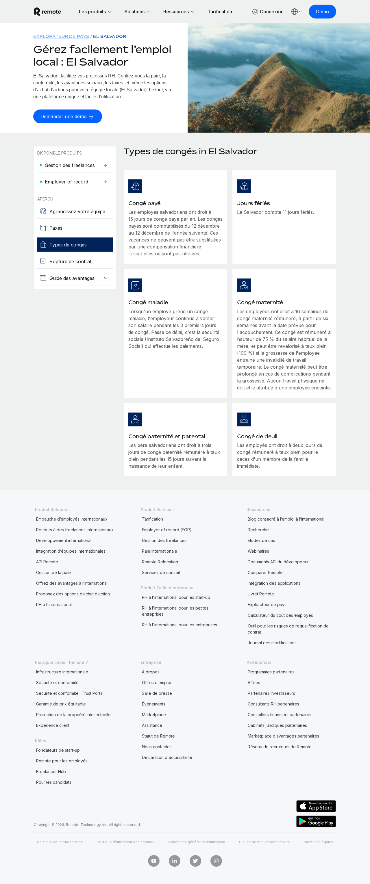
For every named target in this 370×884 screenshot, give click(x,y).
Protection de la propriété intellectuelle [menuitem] (73, 714)
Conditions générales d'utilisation (196, 842)
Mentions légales (318, 842)
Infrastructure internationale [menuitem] (62, 671)
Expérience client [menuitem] (52, 725)
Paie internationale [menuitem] (159, 551)
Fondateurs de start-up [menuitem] (58, 750)
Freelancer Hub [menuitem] (51, 771)
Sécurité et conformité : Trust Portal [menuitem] (69, 693)
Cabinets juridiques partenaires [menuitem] (277, 725)
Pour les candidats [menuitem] (53, 782)
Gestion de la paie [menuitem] (53, 572)
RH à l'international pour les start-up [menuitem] (176, 597)
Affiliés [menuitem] (254, 682)
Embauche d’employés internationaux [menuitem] (72, 519)
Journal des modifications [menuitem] (272, 642)
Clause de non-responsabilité (264, 842)
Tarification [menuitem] (152, 519)
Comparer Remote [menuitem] (265, 572)
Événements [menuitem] (153, 703)
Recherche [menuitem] (258, 529)
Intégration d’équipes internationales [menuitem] (71, 551)
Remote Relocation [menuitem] (160, 561)
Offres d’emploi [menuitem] (156, 682)
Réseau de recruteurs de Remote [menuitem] (280, 746)
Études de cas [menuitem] (261, 540)
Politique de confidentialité (60, 842)
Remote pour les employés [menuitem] (62, 760)
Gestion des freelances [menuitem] (164, 540)
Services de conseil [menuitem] (161, 572)
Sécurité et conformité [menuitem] (57, 682)
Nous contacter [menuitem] (156, 746)
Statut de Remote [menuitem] (158, 735)
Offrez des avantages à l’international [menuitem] (72, 583)
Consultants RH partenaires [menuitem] (273, 703)
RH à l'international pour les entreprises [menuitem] (179, 624)
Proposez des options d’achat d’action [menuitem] (73, 593)
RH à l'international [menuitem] (54, 604)
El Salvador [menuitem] (109, 36)
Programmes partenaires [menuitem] (271, 671)
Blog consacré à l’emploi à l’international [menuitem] (286, 519)
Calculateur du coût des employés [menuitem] (280, 615)
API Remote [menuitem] (47, 561)
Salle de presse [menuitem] (157, 693)
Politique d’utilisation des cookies (125, 842)
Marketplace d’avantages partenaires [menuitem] (283, 735)
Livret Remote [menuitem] (261, 593)
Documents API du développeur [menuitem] (278, 561)
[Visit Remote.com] (47, 11)
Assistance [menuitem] (152, 725)
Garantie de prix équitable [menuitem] (61, 703)
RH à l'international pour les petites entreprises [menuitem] (175, 611)
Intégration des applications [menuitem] (274, 583)
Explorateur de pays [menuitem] (61, 36)
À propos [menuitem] (151, 671)
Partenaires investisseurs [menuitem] (271, 693)
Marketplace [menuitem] (154, 714)
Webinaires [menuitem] (258, 551)
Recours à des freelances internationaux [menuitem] (75, 529)
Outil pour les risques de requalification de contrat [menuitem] (288, 628)
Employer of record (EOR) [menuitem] (167, 529)
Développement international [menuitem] (63, 540)
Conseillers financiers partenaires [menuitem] (279, 714)
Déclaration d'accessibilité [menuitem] (167, 757)
